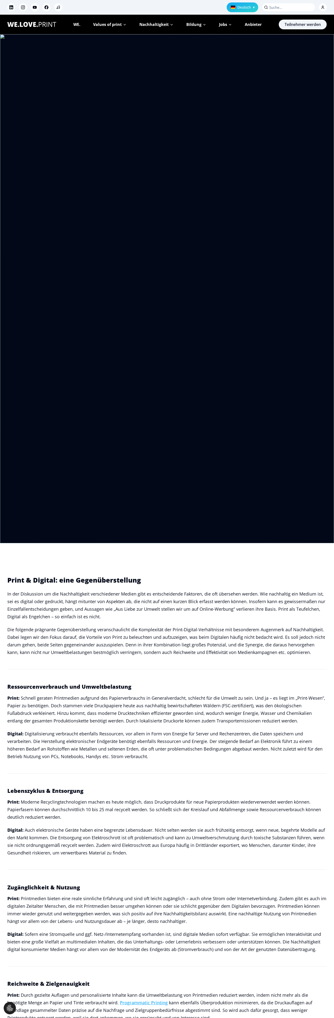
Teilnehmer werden (303, 24)
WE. (76, 24)
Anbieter (253, 24)
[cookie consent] (9, 1008)
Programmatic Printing (144, 1003)
